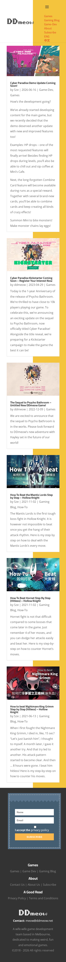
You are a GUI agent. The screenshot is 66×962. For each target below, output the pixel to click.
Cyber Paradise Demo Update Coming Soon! (33, 84)
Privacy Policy (17, 898)
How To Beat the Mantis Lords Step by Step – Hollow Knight (31, 496)
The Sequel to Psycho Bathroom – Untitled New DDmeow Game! (30, 404)
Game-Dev (46, 90)
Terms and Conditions (43, 898)
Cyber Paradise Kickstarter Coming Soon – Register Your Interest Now (31, 279)
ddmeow (20, 285)
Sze (16, 90)
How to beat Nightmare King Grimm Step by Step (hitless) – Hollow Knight (32, 709)
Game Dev (29, 871)
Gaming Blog (47, 871)
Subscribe (49, 885)
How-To (22, 507)
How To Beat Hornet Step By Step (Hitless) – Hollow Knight (30, 599)
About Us (34, 885)
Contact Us (17, 885)
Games (15, 95)
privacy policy (40, 830)
